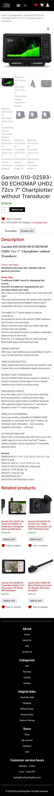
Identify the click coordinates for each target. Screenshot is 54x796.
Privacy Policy (27, 714)
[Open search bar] (25, 5)
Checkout (27, 746)
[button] (18, 5)
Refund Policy (27, 709)
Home (4, 15)
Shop (27, 734)
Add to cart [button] (9, 539)
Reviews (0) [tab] (27, 231)
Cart (27, 752)
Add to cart (17, 209)
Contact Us (27, 652)
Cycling (27, 677)
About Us (27, 640)
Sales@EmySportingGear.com (27, 777)
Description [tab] (11, 231)
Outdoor (27, 683)
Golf (27, 666)
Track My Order (27, 697)
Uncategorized (15, 15)
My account (27, 740)
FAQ (27, 646)
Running (27, 671)
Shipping (27, 703)
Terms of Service (27, 720)
